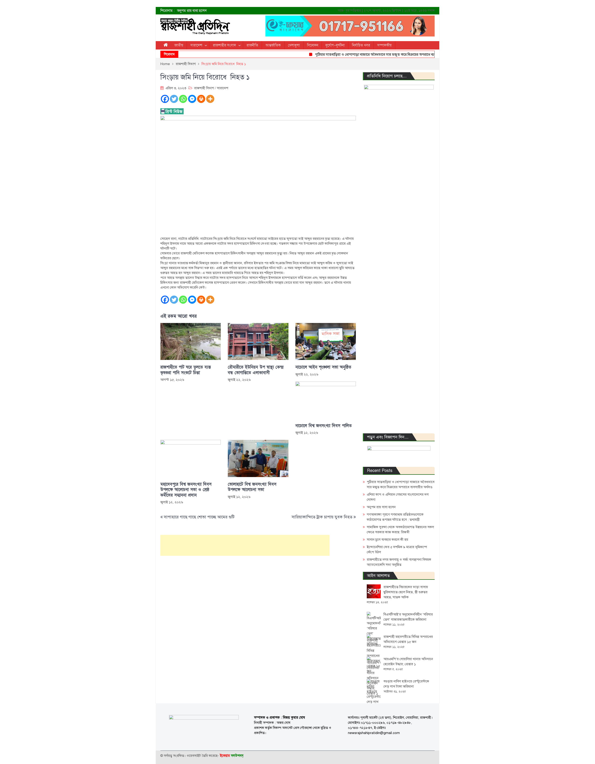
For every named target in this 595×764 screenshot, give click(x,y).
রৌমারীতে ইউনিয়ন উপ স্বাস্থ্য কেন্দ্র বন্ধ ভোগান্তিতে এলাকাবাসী (256, 370)
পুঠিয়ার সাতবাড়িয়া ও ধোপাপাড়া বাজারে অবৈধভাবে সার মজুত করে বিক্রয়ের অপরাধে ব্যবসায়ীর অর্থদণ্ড (371, 54)
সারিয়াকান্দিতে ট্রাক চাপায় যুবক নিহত (322, 517)
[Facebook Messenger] (192, 99)
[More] (210, 99)
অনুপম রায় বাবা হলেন (192, 10)
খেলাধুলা (294, 45)
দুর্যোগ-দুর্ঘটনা (335, 45)
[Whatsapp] (183, 99)
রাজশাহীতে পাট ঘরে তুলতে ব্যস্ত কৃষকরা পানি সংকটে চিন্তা (185, 370)
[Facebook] (165, 99)
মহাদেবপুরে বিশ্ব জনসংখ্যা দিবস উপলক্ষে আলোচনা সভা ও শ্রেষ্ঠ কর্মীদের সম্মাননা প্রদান (186, 490)
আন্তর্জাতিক (273, 45)
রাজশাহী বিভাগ (204, 88)
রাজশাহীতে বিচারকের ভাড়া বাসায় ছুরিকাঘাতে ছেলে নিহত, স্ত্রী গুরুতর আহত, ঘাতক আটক (405, 592)
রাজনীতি (252, 45)
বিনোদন (312, 45)
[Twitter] (174, 99)
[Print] (201, 99)
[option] (251, 10)
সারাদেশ (196, 45)
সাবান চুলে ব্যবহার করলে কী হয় (387, 539)
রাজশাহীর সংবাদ (224, 45)
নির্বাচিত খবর (361, 45)
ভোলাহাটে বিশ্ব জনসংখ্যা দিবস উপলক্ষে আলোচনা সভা (252, 487)
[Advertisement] (245, 545)
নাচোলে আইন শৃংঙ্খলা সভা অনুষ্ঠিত (323, 367)
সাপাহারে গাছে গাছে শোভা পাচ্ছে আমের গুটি (199, 517)
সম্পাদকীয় (384, 45)
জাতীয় (178, 45)
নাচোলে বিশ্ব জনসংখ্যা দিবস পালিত (323, 425)
